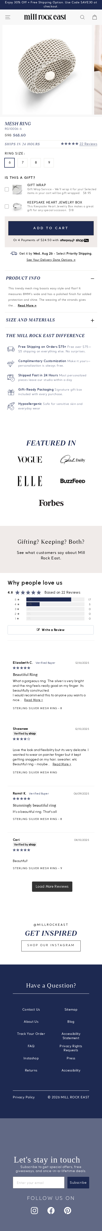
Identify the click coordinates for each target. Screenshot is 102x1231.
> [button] (52, 887)
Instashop (31, 1058)
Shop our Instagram (51, 945)
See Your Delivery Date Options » (51, 260)
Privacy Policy (24, 1097)
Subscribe (78, 1183)
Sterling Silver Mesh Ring (35, 708)
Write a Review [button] (53, 630)
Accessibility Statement (71, 1036)
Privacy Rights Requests (71, 1048)
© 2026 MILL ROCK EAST (68, 1097)
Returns (31, 1070)
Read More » (27, 305)
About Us (31, 1022)
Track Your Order (31, 1034)
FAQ (31, 1046)
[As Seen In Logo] (29, 459)
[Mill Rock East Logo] (45, 16)
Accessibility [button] (71, 1070)
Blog (70, 1022)
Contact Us (31, 1010)
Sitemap (71, 1010)
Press (71, 1058)
